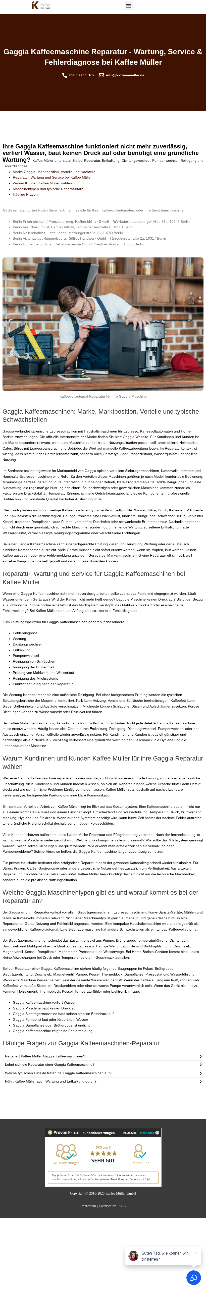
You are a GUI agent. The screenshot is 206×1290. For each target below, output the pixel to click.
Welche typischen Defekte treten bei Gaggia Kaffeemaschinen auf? (58, 1073)
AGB (122, 1206)
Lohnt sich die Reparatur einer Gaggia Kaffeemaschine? (49, 1064)
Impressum (88, 1206)
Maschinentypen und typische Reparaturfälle (48, 189)
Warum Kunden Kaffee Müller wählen (42, 183)
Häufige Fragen (25, 194)
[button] (129, 5)
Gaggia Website (135, 437)
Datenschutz (107, 1206)
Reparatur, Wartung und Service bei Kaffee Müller (52, 177)
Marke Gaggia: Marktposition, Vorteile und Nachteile (54, 172)
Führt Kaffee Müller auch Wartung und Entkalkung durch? (50, 1081)
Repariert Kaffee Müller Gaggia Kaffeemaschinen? (45, 1056)
